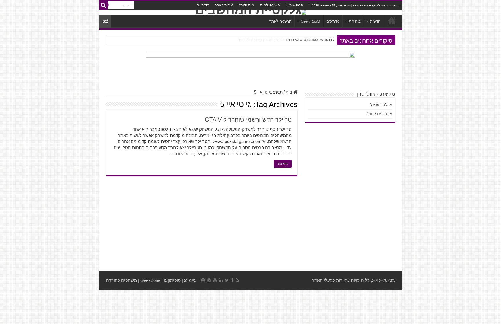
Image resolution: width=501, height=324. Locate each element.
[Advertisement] (250, 224)
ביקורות (355, 21)
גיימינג (190, 280)
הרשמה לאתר (280, 21)
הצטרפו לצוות (270, 5)
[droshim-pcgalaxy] (250, 67)
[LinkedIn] (221, 280)
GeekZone (150, 280)
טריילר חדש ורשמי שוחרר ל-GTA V (248, 119)
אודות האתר (224, 5)
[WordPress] (209, 280)
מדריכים (333, 21)
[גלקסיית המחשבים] (250, 12)
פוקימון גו (172, 280)
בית (289, 92)
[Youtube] (215, 280)
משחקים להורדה (121, 280)
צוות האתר (246, 5)
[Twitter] (226, 280)
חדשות (375, 21)
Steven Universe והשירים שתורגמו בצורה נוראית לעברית (285, 40)
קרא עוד (282, 164)
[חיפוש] (103, 5)
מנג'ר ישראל (381, 104)
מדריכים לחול (379, 113)
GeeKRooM (310, 21)
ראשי (391, 21)
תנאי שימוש (294, 5)
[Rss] (237, 280)
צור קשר (203, 5)
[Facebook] (232, 280)
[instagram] (203, 280)
